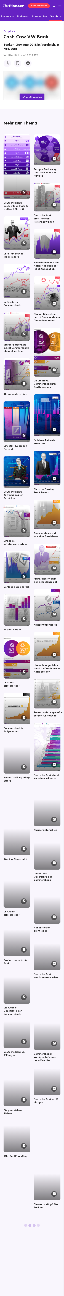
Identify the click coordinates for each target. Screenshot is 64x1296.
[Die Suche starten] (54, 5)
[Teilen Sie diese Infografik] (7, 63)
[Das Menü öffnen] (59, 6)
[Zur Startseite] (13, 5)
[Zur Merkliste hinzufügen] (17, 63)
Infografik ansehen (32, 97)
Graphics (9, 31)
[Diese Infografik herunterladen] (28, 63)
